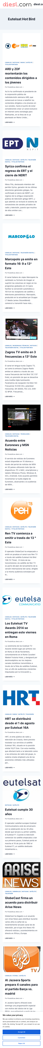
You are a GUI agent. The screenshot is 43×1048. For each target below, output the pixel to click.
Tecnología (25, 434)
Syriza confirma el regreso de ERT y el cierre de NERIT (18, 171)
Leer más (10, 122)
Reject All (21, 1043)
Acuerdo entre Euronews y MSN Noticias (17, 445)
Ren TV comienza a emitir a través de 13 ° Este (20, 538)
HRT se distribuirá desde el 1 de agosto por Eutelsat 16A (20, 723)
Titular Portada (11, 64)
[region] (21, 1030)
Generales (17, 891)
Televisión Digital (27, 252)
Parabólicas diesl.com (15, 87)
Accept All (21, 1032)
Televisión (30, 714)
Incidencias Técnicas (21, 345)
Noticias (16, 62)
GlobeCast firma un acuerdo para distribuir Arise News (21, 902)
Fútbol (15, 975)
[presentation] (21, 46)
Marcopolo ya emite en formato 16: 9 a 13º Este (21, 263)
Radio (23, 62)
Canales (8, 62)
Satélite (29, 62)
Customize (21, 1038)
